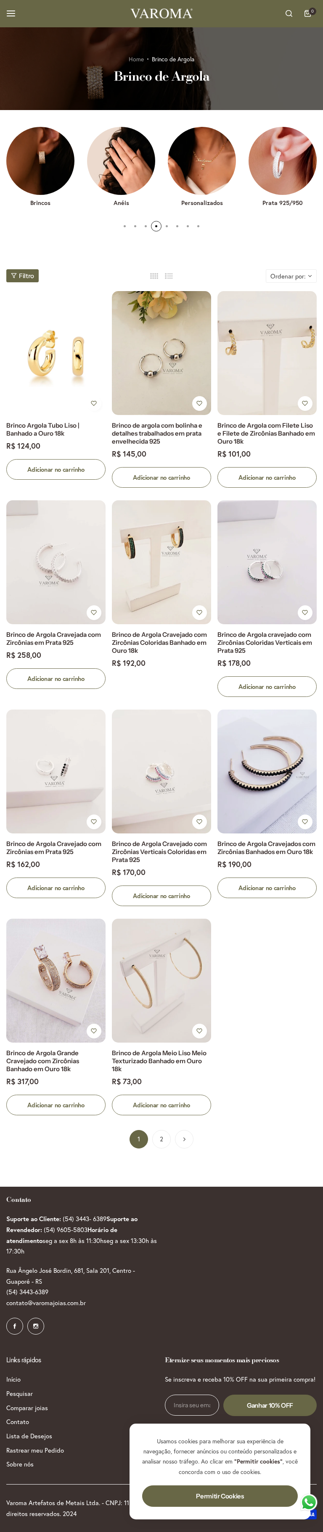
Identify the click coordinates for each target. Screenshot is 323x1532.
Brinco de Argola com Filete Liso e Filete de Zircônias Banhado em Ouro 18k (266, 433)
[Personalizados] (202, 161)
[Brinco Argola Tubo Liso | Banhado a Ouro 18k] (56, 353)
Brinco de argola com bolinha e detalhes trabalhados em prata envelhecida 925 (157, 433)
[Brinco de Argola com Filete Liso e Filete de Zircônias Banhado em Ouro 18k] (267, 353)
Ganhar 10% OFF (270, 1405)
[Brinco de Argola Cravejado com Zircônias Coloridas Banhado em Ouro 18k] (161, 562)
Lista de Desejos (29, 1436)
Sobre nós (20, 1464)
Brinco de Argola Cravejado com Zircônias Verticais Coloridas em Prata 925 (159, 852)
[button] (124, 226)
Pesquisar (19, 1393)
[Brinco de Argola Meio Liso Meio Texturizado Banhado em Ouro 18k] (161, 981)
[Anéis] (121, 161)
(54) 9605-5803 (65, 1229)
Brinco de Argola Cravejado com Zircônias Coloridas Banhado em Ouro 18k (159, 642)
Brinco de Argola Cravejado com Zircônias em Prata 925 (53, 848)
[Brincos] (40, 161)
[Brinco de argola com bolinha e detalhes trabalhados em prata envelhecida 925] (161, 353)
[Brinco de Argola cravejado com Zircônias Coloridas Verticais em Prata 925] (267, 562)
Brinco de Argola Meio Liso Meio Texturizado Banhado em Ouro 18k (159, 1061)
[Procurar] (289, 13)
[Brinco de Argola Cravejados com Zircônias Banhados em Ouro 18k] (267, 771)
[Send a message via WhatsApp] (309, 1502)
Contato (17, 1421)
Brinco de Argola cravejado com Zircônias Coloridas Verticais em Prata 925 (264, 642)
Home (136, 59)
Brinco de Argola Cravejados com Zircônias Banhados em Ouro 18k (266, 848)
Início (13, 1379)
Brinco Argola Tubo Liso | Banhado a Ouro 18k (42, 429)
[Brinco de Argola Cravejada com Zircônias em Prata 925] (56, 562)
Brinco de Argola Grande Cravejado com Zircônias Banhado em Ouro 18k (42, 1061)
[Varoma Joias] (161, 13)
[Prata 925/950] (283, 161)
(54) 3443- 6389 (84, 1218)
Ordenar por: (288, 276)
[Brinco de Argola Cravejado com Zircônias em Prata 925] (56, 771)
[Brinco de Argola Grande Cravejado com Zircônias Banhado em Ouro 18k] (56, 981)
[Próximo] (184, 1139)
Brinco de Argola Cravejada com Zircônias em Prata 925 (53, 638)
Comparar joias (27, 1407)
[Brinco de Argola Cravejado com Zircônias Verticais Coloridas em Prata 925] (161, 771)
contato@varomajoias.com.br (46, 1302)
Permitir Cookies (220, 1496)
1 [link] (139, 1139)
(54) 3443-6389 (27, 1292)
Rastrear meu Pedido (35, 1450)
